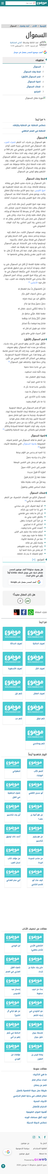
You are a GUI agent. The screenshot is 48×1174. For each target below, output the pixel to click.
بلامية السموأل (30, 444)
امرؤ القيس (40, 190)
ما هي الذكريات (40, 1074)
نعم (27, 601)
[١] (29, 282)
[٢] (9, 361)
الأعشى (34, 283)
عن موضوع (25, 1143)
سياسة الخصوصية (22, 1148)
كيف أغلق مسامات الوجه (36, 1117)
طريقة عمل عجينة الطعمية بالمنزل (31, 1091)
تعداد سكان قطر (39, 1080)
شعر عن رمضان (40, 1085)
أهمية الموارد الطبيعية (36, 1112)
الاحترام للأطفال (40, 1107)
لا (20, 601)
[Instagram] (34, 1137)
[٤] (25, 500)
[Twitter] (39, 1137)
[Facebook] (45, 1137)
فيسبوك (24, 612)
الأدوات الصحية (40, 1101)
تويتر (17, 612)
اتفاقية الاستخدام (40, 1148)
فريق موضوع (24, 1154)
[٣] (39, 447)
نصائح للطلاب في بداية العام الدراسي (30, 1096)
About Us (43, 1154)
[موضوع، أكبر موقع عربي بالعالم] (42, 4)
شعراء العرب (10, 142)
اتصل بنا (43, 1143)
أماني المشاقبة (16, 42)
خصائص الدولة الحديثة (37, 1123)
